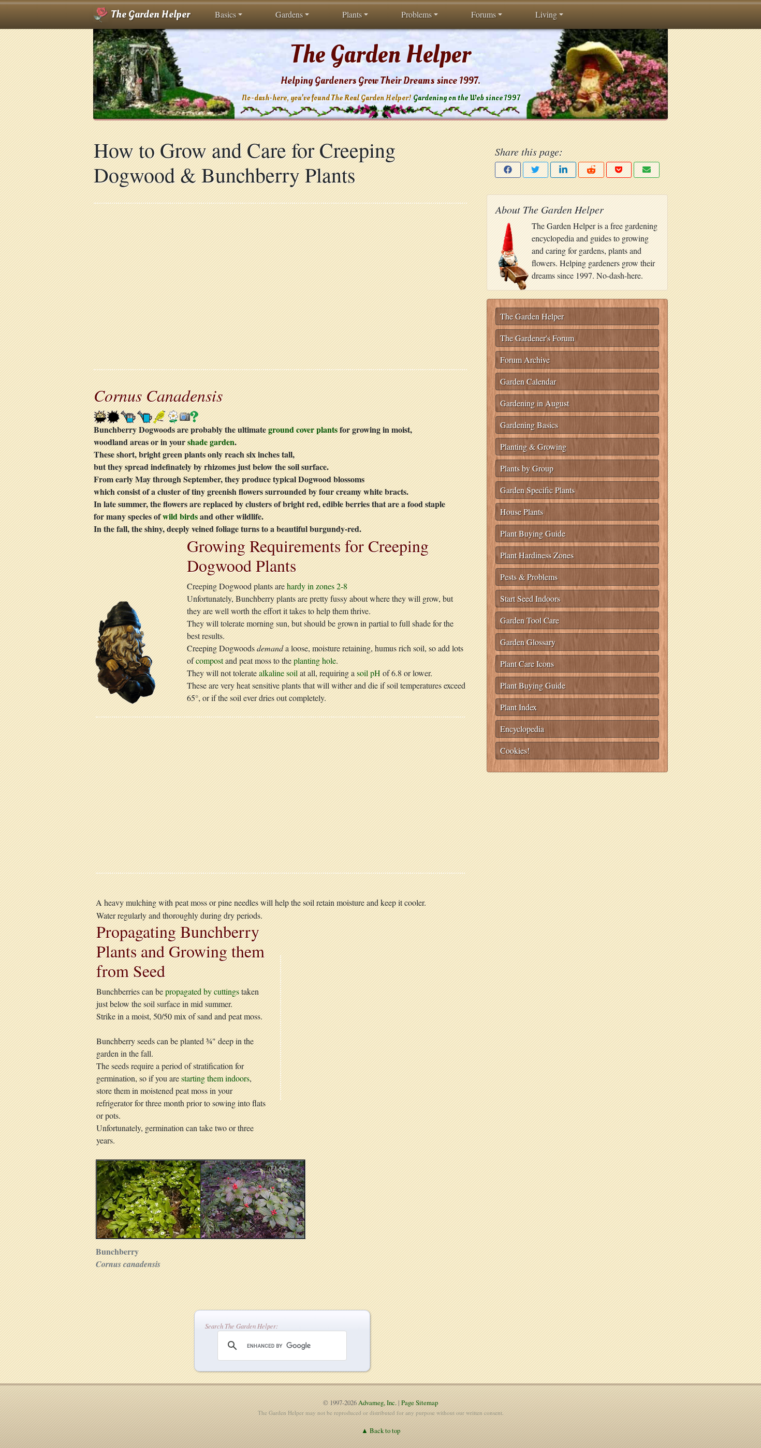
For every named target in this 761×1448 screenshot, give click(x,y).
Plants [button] (352, 14)
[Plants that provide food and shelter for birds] (160, 415)
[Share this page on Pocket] (619, 170)
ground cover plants (303, 429)
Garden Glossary (527, 641)
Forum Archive (525, 359)
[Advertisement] (280, 286)
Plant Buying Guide (532, 533)
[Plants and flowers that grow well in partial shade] (100, 415)
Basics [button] (225, 14)
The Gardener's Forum (537, 337)
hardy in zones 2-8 (317, 586)
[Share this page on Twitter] (536, 170)
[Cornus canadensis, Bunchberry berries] (252, 1197)
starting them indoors (215, 1078)
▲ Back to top (380, 1430)
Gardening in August (534, 403)
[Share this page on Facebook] (508, 170)
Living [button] (546, 14)
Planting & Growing (533, 446)
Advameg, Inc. (377, 1402)
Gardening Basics (529, 424)
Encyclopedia (522, 728)
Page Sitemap (419, 1402)
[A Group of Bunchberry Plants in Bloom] (148, 1197)
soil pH (368, 672)
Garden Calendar (528, 381)
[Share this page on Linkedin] (563, 170)
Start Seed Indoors (530, 598)
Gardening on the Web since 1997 (466, 98)
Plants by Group (526, 468)
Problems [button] (416, 14)
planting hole (315, 660)
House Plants (521, 511)
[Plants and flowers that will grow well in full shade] (113, 415)
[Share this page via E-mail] (647, 170)
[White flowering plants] (173, 415)
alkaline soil (278, 672)
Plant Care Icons (527, 663)
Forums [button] (483, 14)
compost (209, 660)
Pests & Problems (529, 576)
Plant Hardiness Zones (537, 555)
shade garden (211, 442)
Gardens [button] (289, 14)
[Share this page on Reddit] (591, 170)
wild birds (180, 516)
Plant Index (518, 707)
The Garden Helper (149, 14)
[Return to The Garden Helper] (125, 650)
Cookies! (515, 750)
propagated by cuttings (202, 991)
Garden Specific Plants (537, 489)
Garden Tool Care (529, 620)
